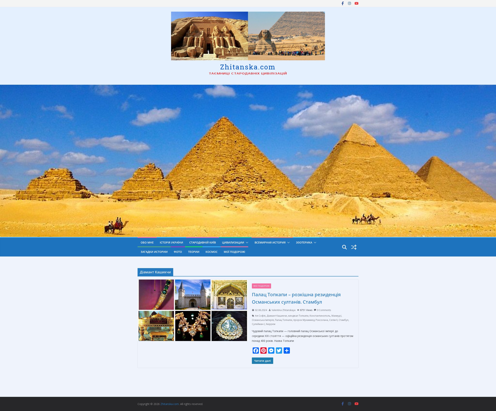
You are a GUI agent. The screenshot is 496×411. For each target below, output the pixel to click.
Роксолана (322, 320)
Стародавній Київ (202, 242)
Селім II (333, 320)
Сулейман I (258, 324)
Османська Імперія (263, 320)
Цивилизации (233, 242)
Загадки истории (154, 252)
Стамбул (343, 320)
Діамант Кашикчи (277, 315)
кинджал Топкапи (298, 315)
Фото (178, 252)
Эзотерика (304, 242)
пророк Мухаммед (303, 320)
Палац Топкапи (283, 320)
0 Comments (324, 310)
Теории (193, 252)
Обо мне (147, 242)
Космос (212, 252)
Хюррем (270, 324)
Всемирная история (270, 242)
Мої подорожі (234, 252)
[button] (246, 242)
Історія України (171, 242)
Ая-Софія (260, 315)
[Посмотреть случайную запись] (353, 247)
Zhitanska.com (248, 66)
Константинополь (320, 315)
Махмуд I (336, 315)
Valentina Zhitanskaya (283, 310)
